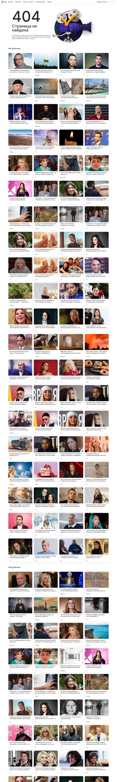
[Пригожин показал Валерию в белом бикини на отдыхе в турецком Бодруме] (46, 295)
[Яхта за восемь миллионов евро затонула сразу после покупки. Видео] (97, 90)
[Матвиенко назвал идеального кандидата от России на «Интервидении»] (20, 372)
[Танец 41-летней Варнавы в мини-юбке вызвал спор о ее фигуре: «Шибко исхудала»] (97, 474)
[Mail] (2, 2)
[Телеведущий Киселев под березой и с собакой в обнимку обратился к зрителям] (20, 686)
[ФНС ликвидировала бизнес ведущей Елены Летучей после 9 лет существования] (97, 653)
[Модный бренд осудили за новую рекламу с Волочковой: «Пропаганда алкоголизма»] (46, 550)
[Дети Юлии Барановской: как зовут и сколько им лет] (20, 346)
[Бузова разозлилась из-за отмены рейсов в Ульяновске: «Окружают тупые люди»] (46, 576)
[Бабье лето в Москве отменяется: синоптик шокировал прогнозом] (71, 218)
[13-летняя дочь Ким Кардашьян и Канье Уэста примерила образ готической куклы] (97, 525)
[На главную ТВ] (5, 2)
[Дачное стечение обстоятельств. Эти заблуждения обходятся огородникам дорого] (46, 218)
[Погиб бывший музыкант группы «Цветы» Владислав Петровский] (71, 142)
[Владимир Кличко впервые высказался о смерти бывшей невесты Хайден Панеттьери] (97, 65)
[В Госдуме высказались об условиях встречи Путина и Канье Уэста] (71, 550)
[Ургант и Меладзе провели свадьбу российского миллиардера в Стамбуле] (97, 142)
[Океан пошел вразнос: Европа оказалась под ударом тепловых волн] (97, 737)
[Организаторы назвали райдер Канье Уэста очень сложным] (71, 627)
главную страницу (29, 38)
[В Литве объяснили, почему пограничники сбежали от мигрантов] (46, 65)
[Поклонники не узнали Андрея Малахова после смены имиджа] (46, 320)
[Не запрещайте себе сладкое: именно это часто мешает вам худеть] (46, 474)
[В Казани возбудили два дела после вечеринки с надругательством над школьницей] (97, 711)
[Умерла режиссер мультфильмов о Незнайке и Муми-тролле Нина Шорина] (71, 244)
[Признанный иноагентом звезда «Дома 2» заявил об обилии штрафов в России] (97, 167)
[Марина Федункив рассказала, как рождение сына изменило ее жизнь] (20, 320)
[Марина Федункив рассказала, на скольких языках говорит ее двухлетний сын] (46, 167)
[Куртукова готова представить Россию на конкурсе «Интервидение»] (20, 576)
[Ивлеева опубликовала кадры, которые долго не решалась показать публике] (97, 295)
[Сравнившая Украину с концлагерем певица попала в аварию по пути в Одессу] (97, 602)
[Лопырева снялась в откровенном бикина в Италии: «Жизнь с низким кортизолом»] (97, 448)
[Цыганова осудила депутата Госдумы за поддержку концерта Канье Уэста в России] (46, 686)
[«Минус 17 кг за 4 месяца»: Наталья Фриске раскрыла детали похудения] (71, 602)
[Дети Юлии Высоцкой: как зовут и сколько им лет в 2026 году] (71, 711)
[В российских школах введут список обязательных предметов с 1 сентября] (20, 627)
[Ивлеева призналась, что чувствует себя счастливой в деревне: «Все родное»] (46, 653)
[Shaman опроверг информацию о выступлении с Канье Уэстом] (46, 602)
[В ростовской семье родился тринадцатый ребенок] (46, 244)
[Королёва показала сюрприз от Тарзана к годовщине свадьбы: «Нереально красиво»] (46, 499)
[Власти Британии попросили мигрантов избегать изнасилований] (46, 711)
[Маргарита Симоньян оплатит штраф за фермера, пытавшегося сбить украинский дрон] (71, 295)
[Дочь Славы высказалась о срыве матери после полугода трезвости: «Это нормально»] (97, 269)
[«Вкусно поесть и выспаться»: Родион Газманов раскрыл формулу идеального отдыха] (20, 525)
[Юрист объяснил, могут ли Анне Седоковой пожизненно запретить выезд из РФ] (71, 397)
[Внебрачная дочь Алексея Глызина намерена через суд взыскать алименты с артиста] (20, 116)
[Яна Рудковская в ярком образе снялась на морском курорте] (97, 499)
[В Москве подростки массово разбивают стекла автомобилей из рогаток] (46, 90)
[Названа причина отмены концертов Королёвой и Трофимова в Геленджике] (20, 193)
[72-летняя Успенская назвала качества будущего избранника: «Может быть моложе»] (97, 627)
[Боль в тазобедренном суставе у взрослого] (71, 167)
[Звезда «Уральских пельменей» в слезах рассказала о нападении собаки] (71, 448)
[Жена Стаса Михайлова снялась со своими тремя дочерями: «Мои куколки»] (71, 116)
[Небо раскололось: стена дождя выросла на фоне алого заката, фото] (97, 346)
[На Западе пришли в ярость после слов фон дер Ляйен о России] (71, 686)
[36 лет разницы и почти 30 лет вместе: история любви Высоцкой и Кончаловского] (71, 653)
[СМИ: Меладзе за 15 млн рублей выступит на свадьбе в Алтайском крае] (20, 602)
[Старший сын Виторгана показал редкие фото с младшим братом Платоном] (71, 269)
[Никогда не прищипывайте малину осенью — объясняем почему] (20, 295)
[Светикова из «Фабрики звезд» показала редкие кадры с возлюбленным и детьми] (20, 550)
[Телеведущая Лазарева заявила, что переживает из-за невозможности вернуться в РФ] (46, 525)
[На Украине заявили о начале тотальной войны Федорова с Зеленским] (46, 116)
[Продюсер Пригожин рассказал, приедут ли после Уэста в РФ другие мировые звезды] (71, 525)
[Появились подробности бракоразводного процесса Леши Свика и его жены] (71, 320)
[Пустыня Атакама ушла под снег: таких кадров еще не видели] (20, 142)
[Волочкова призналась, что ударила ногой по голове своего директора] (97, 116)
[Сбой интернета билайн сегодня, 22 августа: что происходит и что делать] (97, 193)
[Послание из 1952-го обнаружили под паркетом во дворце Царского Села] (97, 686)
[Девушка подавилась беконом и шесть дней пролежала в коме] (71, 763)
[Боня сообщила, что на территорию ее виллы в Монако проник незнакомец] (97, 320)
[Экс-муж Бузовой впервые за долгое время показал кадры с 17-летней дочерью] (71, 499)
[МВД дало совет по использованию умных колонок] (71, 346)
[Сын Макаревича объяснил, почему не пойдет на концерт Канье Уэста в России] (20, 653)
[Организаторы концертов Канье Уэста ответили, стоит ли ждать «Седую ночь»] (97, 397)
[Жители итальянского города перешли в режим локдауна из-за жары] (20, 474)
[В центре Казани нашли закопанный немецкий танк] (71, 90)
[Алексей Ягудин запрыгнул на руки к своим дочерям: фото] (97, 576)
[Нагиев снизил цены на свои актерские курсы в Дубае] (20, 397)
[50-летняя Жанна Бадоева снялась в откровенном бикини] (71, 193)
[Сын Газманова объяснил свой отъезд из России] (71, 65)
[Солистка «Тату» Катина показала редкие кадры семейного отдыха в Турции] (46, 372)
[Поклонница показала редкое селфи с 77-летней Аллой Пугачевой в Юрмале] (20, 269)
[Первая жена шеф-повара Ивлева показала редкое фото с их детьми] (20, 90)
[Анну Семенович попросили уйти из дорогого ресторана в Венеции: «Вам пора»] (71, 474)
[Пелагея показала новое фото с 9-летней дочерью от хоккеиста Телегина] (20, 167)
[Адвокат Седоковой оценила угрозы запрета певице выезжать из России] (46, 397)
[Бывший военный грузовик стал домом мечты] (20, 448)
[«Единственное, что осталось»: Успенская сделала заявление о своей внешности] (46, 627)
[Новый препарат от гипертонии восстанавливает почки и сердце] (20, 218)
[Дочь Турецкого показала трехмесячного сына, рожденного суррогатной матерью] (97, 550)
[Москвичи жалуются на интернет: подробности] (46, 346)
